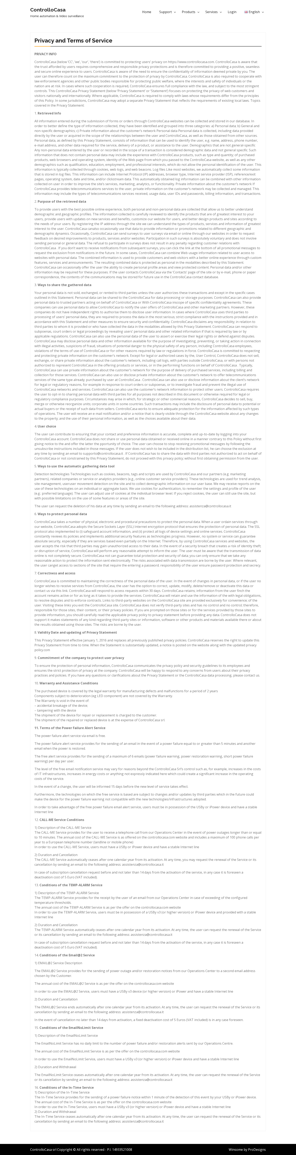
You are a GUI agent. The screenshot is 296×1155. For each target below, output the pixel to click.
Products (188, 12)
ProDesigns (257, 1149)
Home (146, 12)
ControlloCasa (48, 10)
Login (232, 12)
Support (165, 12)
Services (211, 12)
